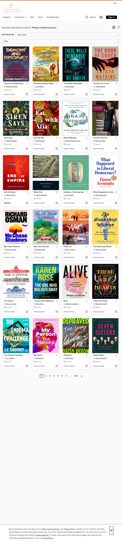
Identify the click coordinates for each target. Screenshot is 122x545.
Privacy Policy (69, 529)
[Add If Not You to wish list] (86, 257)
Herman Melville (41, 195)
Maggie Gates (40, 250)
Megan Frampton (12, 87)
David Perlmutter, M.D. (73, 141)
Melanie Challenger (72, 304)
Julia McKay (40, 87)
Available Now (53, 17)
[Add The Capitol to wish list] (26, 311)
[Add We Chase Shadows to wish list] (26, 257)
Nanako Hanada (100, 250)
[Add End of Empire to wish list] (26, 203)
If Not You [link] (68, 247)
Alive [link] (66, 301)
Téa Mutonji (39, 358)
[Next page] (81, 376)
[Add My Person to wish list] (56, 366)
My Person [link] (38, 355)
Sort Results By (8, 34)
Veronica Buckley (101, 358)
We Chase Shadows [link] (12, 247)
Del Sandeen (70, 87)
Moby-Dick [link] (38, 192)
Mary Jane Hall (100, 141)
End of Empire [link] (9, 192)
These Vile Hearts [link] (100, 301)
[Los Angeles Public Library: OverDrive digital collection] (12, 8)
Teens (40, 17)
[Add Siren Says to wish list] (26, 148)
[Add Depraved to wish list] (86, 366)
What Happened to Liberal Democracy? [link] (104, 192)
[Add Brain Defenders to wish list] (86, 148)
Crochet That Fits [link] (100, 138)
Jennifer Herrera (11, 141)
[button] (90, 17)
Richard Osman (11, 250)
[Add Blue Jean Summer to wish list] (56, 257)
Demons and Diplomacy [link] (13, 84)
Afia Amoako (40, 141)
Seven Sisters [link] (98, 355)
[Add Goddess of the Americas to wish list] (86, 203)
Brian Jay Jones (11, 304)
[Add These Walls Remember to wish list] (86, 94)
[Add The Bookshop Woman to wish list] (116, 257)
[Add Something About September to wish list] (56, 94)
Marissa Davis (10, 195)
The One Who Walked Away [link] (45, 301)
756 (76, 376)
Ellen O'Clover (70, 250)
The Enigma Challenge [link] (13, 355)
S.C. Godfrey (10, 358)
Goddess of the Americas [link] (74, 192)
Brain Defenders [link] (70, 138)
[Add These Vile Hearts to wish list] (116, 311)
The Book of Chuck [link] (101, 84)
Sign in (111, 17)
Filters (6, 41)
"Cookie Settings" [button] (42, 535)
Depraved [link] (67, 355)
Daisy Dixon (70, 358)
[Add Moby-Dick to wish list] (56, 203)
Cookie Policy (47, 538)
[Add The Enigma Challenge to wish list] (26, 366)
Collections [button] (19, 17)
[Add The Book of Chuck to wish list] (116, 94)
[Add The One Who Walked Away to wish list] (56, 311)
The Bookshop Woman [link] (102, 247)
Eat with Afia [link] (39, 138)
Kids (32, 17)
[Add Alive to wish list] (86, 311)
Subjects (7, 17)
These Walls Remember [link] (73, 84)
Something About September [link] (45, 84)
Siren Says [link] (8, 138)
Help (115, 3)
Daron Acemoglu (101, 195)
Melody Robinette (101, 304)
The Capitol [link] (8, 301)
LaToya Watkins (100, 87)
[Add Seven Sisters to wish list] (116, 366)
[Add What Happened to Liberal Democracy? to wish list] (116, 203)
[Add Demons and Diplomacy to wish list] (26, 94)
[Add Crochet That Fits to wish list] (116, 148)
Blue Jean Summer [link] (41, 247)
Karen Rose (39, 304)
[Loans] (101, 17)
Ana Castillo (70, 195)
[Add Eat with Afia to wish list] (56, 148)
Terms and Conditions (51, 529)
